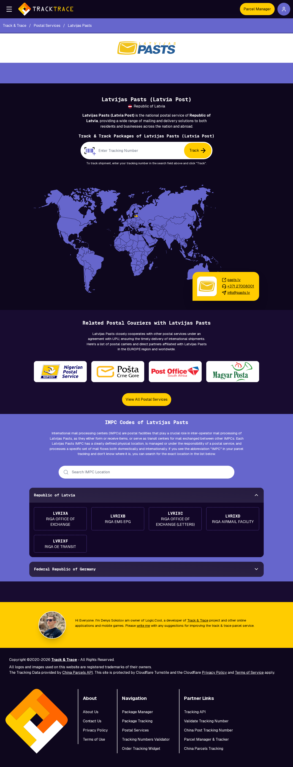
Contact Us (92, 721)
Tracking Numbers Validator (146, 739)
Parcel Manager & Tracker (206, 739)
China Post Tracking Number (208, 730)
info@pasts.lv (238, 292)
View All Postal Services (147, 399)
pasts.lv (234, 279)
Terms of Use (94, 739)
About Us (90, 711)
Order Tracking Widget (141, 748)
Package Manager (137, 711)
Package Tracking (137, 721)
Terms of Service (249, 672)
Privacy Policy (214, 672)
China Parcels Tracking (203, 748)
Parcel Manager (257, 9)
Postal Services (135, 730)
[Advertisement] (146, 73)
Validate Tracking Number (206, 721)
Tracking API (195, 711)
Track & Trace (197, 620)
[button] (9, 9)
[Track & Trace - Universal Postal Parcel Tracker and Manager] (45, 9)
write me (143, 625)
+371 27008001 (240, 286)
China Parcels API (77, 672)
